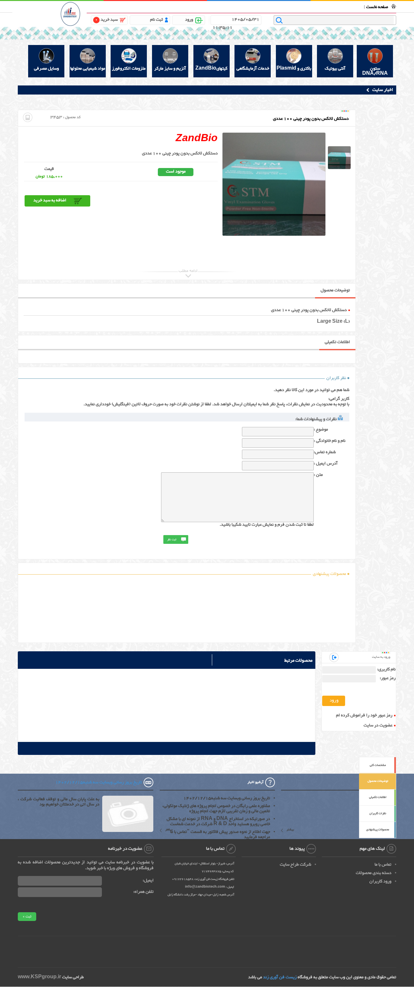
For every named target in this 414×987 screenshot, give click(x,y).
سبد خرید (106, 20)
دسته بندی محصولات (373, 873)
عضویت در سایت (378, 725)
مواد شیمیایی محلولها (87, 68)
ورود (189, 20)
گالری (205, 6)
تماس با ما (319, 6)
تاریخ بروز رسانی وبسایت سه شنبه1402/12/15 (226, 798)
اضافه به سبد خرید (49, 200)
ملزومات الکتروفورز (129, 68)
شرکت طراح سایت (295, 864)
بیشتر (290, 830)
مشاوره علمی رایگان (252, 6)
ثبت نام (156, 20)
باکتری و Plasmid (294, 68)
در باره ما (276, 6)
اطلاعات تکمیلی (378, 797)
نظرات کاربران (377, 813)
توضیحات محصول (377, 781)
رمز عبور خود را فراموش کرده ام (364, 715)
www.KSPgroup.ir (39, 977)
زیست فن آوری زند (280, 977)
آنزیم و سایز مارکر (170, 68)
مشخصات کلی (378, 765)
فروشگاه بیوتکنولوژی (345, 6)
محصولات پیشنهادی (377, 830)
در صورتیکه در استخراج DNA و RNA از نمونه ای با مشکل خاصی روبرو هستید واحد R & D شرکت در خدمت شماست (218, 821)
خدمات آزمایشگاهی (252, 68)
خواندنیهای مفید (222, 6)
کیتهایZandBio (211, 68)
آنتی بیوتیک (335, 68)
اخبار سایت (382, 89)
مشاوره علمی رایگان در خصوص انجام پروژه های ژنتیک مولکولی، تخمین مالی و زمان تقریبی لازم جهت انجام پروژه (216, 808)
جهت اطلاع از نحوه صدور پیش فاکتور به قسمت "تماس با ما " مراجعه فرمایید (218, 834)
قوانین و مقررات (297, 6)
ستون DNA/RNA (375, 70)
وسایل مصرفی (46, 68)
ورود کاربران (380, 881)
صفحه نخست (377, 7)
